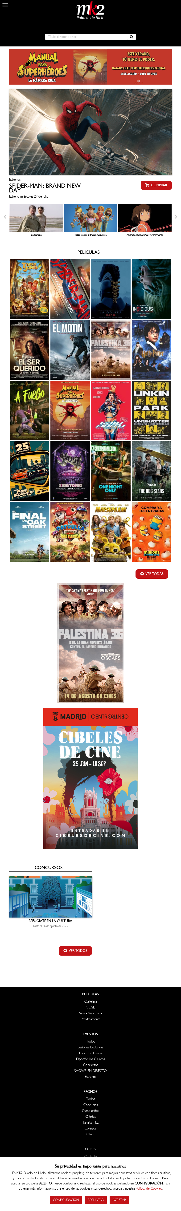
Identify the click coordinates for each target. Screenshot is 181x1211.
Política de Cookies (149, 1188)
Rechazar (96, 1200)
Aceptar (119, 1200)
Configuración (66, 1200)
